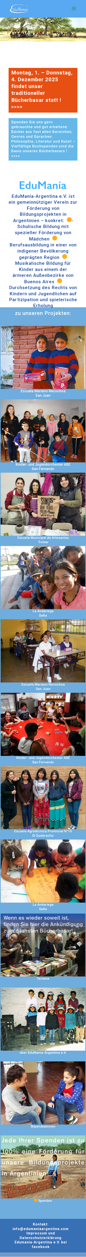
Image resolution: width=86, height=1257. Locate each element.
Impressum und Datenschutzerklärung (41, 1235)
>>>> (17, 107)
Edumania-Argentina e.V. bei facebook (41, 1244)
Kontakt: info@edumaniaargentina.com (41, 1226)
